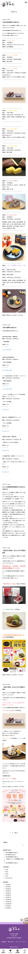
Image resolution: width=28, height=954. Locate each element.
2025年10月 (8, 904)
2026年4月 (8, 891)
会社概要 (4, 941)
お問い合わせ (10, 941)
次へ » (16, 832)
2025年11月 (8, 901)
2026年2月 (8, 895)
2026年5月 (8, 889)
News (6, 873)
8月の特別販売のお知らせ (11, 852)
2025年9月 (8, 906)
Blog (9, 19)
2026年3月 (8, 893)
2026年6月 (8, 886)
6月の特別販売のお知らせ (11, 863)
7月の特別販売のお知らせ (11, 857)
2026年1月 (8, 897)
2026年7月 (8, 884)
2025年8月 (8, 908)
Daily (6, 869)
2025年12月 (8, 899)
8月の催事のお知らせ (10, 854)
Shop (6, 876)
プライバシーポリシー (21, 941)
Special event (8, 878)
